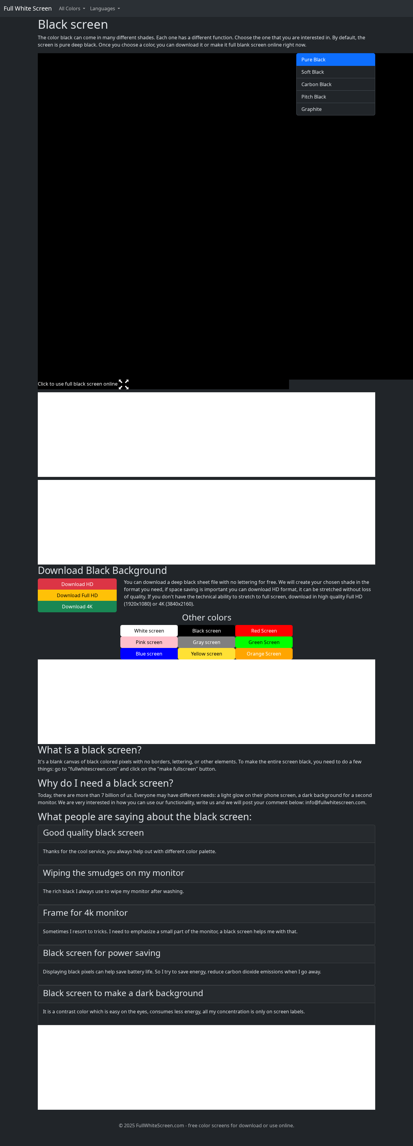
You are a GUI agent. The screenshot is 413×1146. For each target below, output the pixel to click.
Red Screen (264, 630)
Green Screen (264, 642)
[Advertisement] (206, 434)
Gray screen (206, 642)
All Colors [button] (70, 8)
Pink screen (149, 642)
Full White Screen (28, 8)
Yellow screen (206, 653)
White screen (149, 630)
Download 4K (77, 606)
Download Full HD (77, 595)
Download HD (77, 584)
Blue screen (149, 653)
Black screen (206, 630)
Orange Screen (264, 653)
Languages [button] (103, 8)
